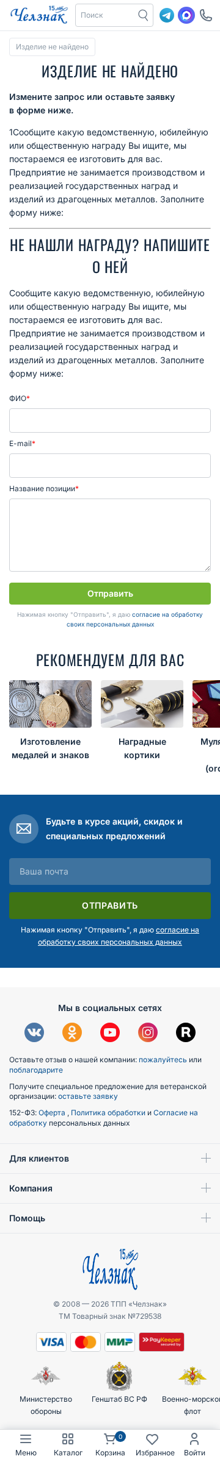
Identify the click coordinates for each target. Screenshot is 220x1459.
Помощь (27, 1218)
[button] (105, 15)
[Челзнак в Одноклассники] (72, 1034)
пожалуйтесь (163, 1059)
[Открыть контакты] (206, 15)
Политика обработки (109, 1112)
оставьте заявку (88, 1096)
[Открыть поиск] (143, 15)
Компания (31, 1188)
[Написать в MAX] (186, 15)
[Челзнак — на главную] (39, 15)
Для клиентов (39, 1158)
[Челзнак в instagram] (148, 1034)
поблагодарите (36, 1069)
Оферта (52, 1112)
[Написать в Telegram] (166, 15)
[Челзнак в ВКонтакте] (34, 1034)
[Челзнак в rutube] (186, 1034)
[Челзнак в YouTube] (110, 1034)
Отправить (110, 593)
